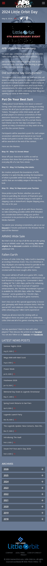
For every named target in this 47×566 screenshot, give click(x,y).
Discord (5, 227)
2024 (6, 481)
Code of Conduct (34, 553)
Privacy (23, 555)
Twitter (26, 334)
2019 (6, 512)
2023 (6, 487)
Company (9, 553)
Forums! (38, 332)
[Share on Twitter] (21, 18)
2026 (6, 469)
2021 (6, 500)
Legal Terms (20, 553)
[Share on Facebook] (27, 18)
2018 (6, 519)
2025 (6, 475)
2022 (6, 494)
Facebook (38, 334)
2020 (6, 506)
